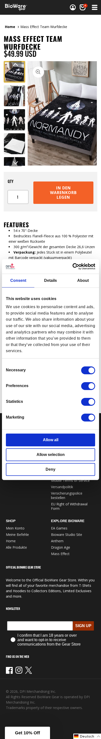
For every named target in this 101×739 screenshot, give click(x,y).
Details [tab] (50, 280)
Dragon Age (60, 547)
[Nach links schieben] (15, 64)
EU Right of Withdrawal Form (69, 506)
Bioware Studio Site (66, 534)
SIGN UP (83, 626)
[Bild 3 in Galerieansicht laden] (14, 120)
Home (10, 26)
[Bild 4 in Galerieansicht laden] (14, 144)
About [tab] (83, 280)
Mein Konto (15, 528)
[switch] (88, 386)
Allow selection (51, 454)
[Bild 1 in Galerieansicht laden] (14, 72)
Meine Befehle (17, 534)
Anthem (57, 541)
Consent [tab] (18, 280)
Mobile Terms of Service (70, 480)
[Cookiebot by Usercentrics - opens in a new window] (73, 266)
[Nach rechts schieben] (15, 162)
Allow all (50, 440)
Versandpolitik (62, 486)
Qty (11, 181)
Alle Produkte (16, 547)
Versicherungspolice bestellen (66, 495)
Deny (50, 469)
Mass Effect (60, 553)
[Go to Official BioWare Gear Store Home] (17, 7)
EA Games (59, 528)
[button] (94, 7)
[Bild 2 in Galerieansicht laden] (14, 96)
